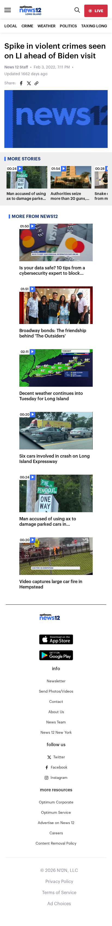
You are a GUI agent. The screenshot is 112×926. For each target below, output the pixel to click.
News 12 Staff (16, 67)
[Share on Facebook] (21, 83)
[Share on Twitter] (29, 83)
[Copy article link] (36, 83)
